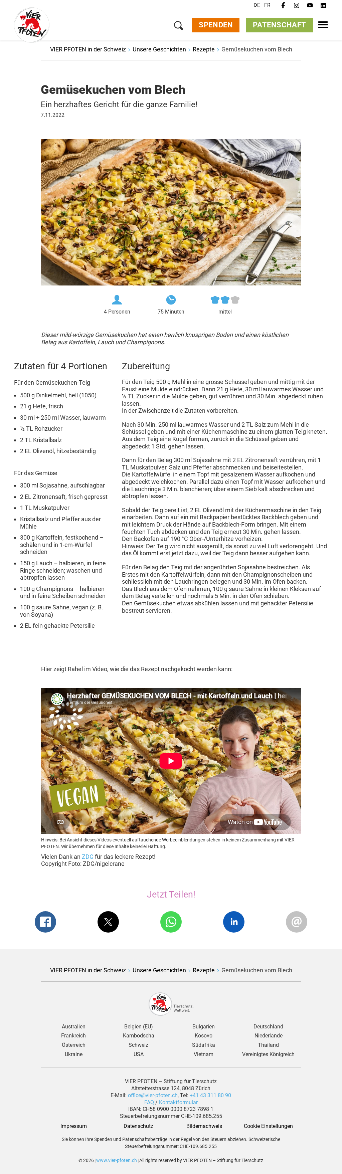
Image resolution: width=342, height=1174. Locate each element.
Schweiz (138, 1045)
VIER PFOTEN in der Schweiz (88, 49)
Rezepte (204, 49)
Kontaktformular (178, 1102)
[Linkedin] (323, 5)
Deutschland (268, 1027)
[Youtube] (310, 5)
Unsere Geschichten (159, 49)
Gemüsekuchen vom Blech (256, 49)
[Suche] (178, 27)
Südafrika (203, 1045)
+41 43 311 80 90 (210, 1095)
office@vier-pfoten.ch (153, 1095)
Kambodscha (138, 1036)
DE (256, 5)
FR (267, 5)
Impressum (73, 1126)
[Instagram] (296, 5)
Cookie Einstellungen (268, 1126)
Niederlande (268, 1036)
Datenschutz (138, 1126)
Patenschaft (279, 25)
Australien (74, 1027)
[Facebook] (283, 5)
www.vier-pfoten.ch (116, 1160)
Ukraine (73, 1054)
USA (139, 1054)
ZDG (88, 856)
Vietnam (203, 1054)
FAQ (149, 1102)
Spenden (216, 25)
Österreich (74, 1045)
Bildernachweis (203, 1126)
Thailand (268, 1045)
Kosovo (203, 1036)
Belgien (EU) (138, 1027)
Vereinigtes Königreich (268, 1054)
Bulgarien (203, 1027)
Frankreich (73, 1036)
